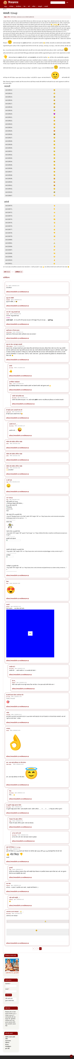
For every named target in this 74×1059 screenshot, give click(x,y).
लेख (24, 7)
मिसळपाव (13, 3)
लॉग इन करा (18, 292)
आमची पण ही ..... (13, 424)
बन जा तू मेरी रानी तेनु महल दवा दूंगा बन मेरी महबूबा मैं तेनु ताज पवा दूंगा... (30, 320)
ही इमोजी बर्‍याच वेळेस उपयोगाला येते (14, 695)
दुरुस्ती (11, 868)
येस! (10, 791)
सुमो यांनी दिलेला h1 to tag (13, 847)
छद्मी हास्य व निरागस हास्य (12, 330)
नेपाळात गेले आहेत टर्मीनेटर (15, 819)
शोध (67, 2)
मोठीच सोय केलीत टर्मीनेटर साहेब (14, 441)
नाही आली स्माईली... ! (14, 897)
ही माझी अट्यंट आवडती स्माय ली (14, 410)
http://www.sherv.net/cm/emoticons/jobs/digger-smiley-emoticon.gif (43, 551)
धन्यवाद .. (8, 728)
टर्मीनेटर (8, 17)
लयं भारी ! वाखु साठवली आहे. (13, 312)
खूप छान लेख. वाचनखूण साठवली (14, 344)
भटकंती (46, 7)
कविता (33, 7)
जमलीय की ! (12, 667)
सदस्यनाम (7, 983)
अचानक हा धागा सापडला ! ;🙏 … (15, 911)
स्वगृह (5, 7)
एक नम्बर (8, 883)
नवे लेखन (11, 7)
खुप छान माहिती (10, 298)
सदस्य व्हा (26, 292)
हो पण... (14, 681)
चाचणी (7, 604)
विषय (7, 581)
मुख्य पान (5, 9)
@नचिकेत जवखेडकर (14, 382)
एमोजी (10, 366)
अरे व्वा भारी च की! (16, 833)
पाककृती (40, 7)
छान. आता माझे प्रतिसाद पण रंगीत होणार (16, 762)
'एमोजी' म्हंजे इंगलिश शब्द (18, 396)
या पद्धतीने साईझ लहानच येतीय (13, 805)
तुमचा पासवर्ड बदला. (9, 1000)
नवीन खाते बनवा (9, 998)
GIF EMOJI (9, 498)
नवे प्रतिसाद (18, 7)
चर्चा (29, 7)
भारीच (7, 713)
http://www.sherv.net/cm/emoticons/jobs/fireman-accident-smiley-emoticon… (45, 567)
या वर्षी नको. (9, 480)
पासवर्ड (6, 989)
